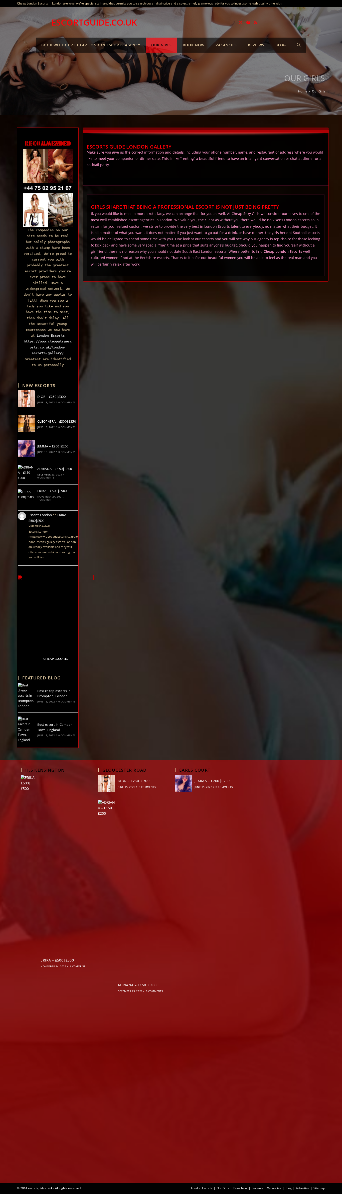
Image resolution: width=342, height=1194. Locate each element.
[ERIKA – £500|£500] (26, 494)
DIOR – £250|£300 (51, 396)
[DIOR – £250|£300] (26, 398)
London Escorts (51, 335)
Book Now (240, 1188)
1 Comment (45, 499)
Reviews (257, 1188)
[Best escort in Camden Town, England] (26, 730)
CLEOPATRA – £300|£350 (56, 421)
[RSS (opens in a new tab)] (255, 22)
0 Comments (66, 402)
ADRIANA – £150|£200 (54, 468)
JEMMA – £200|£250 (53, 446)
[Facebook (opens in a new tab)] (248, 22)
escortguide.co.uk (94, 22)
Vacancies (274, 1188)
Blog (288, 1188)
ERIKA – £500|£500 (52, 491)
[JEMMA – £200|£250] (26, 448)
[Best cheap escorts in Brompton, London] (26, 696)
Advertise (302, 1188)
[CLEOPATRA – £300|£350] (26, 423)
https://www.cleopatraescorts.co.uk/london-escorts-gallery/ (48, 347)
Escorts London (40, 515)
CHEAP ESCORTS (55, 658)
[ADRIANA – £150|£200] (26, 472)
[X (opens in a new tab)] (240, 22)
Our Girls (318, 91)
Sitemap (319, 1188)
